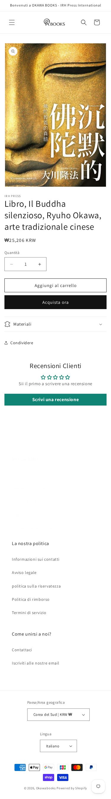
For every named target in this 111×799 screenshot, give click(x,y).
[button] (11, 22)
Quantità (12, 252)
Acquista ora (55, 302)
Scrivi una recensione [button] (55, 399)
